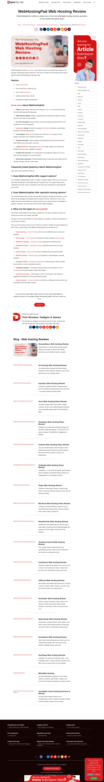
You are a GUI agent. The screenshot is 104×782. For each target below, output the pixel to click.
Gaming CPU (12, 735)
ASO (79, 93)
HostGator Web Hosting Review (52, 599)
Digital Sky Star (81, 25)
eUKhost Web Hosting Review (51, 580)
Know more (16, 105)
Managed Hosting (21, 261)
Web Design (81, 151)
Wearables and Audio (83, 179)
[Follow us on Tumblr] (58, 29)
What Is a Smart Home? (74, 735)
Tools (27, 134)
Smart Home (87, 2)
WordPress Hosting (22, 242)
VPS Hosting (20, 238)
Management (81, 135)
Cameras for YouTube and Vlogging (19, 744)
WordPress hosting (36, 242)
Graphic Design (81, 122)
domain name (48, 109)
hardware (16, 270)
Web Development (82, 154)
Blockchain (80, 96)
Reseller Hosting (21, 255)
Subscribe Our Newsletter (52, 768)
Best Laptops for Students (45, 727)
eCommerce (20, 128)
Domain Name (23, 85)
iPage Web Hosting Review (50, 485)
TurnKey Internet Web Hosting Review (51, 543)
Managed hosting (34, 261)
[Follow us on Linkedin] (48, 29)
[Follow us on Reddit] (55, 29)
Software (80, 141)
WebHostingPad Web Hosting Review (52, 11)
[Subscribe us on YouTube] (50, 327)
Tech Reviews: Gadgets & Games (41, 317)
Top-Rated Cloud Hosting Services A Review (54, 692)
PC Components (82, 176)
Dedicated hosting (35, 245)
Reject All (97, 774)
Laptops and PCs (82, 170)
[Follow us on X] (44, 29)
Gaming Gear (67, 2)
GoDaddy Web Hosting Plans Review (51, 466)
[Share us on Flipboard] (65, 29)
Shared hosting (32, 232)
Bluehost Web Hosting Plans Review (54, 503)
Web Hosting (81, 157)
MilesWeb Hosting (46, 673)
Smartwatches (42, 735)
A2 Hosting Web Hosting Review (52, 365)
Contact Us (40, 304)
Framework (80, 119)
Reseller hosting (34, 255)
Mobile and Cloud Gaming (84, 189)
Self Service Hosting (22, 274)
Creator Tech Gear (82, 186)
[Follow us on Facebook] (41, 29)
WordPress (27, 92)
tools (50, 134)
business (31, 70)
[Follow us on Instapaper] (69, 29)
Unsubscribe (47, 772)
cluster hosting (33, 280)
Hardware (80, 125)
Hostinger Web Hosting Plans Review (51, 423)
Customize (90, 774)
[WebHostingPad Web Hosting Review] (39, 51)
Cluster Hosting (21, 280)
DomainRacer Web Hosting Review (53, 344)
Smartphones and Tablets (84, 166)
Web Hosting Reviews (83, 160)
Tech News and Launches (84, 192)
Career (79, 103)
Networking (80, 138)
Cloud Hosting (20, 252)
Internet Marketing (82, 128)
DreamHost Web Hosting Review (52, 637)
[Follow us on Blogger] (62, 29)
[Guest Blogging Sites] (85, 80)
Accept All (94, 778)
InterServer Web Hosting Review (52, 562)
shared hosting (59, 238)
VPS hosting (30, 238)
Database (80, 112)
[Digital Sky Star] (15, 4)
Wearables (77, 2)
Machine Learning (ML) (83, 131)
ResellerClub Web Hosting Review (53, 522)
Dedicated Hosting (22, 245)
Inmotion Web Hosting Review (51, 383)
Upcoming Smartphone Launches (77, 744)
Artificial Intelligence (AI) (83, 90)
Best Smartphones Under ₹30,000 (19, 727)
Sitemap (69, 774)
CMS (79, 106)
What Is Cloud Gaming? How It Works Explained (48, 744)
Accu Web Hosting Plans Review (52, 401)
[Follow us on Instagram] (40, 327)
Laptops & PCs (55, 2)
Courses (80, 109)
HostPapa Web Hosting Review (51, 655)
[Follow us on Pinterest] (51, 29)
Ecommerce (81, 115)
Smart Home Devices (83, 182)
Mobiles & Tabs (44, 2)
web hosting (41, 209)
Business (80, 100)
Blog (77, 83)
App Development (82, 87)
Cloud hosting (31, 252)
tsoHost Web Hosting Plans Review (53, 445)
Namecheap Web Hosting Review (52, 619)
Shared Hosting (21, 232)
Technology (80, 144)
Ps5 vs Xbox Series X (73, 727)
